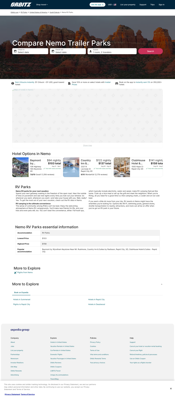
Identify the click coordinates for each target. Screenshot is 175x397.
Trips (152, 4)
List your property (127, 4)
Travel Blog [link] (54, 379)
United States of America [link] (38, 12)
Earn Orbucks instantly (24, 82)
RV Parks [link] (24, 12)
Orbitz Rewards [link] (16, 371)
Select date (23, 52)
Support (143, 4)
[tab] (21, 292)
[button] (87, 284)
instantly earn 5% (143, 82)
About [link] (13, 342)
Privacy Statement (12, 394)
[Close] (171, 388)
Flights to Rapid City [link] (21, 304)
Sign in (161, 4)
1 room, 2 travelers (102, 52)
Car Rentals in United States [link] (60, 350)
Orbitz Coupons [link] (55, 367)
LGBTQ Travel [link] (55, 371)
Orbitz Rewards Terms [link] (98, 358)
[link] (32, 272)
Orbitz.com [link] (14, 12)
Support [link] (132, 342)
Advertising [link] (15, 375)
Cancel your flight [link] (136, 350)
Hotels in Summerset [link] (21, 299)
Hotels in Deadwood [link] (96, 304)
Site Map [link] (14, 367)
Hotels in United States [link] (58, 342)
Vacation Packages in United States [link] (63, 358)
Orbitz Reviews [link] (55, 363)
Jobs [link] (12, 346)
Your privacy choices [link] (97, 363)
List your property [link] (17, 350)
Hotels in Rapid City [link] (96, 299)
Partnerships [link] (15, 354)
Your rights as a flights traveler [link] (140, 363)
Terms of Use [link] (94, 350)
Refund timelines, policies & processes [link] (143, 354)
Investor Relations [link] (17, 363)
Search (150, 51)
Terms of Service (28, 394)
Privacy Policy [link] (95, 342)
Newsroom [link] (14, 358)
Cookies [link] (93, 346)
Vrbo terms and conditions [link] (99, 354)
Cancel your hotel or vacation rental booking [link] (146, 346)
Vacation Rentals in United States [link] (62, 346)
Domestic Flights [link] (56, 354)
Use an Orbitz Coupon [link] (138, 358)
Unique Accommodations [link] (59, 375)
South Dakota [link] (55, 12)
